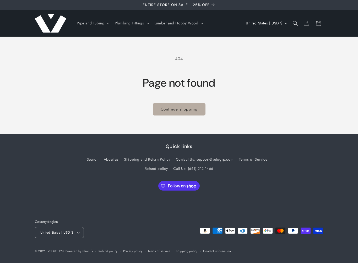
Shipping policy (187, 251)
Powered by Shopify (79, 251)
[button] (93, 23)
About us (111, 159)
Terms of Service (253, 159)
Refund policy (156, 168)
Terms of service (159, 251)
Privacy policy (133, 251)
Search (93, 159)
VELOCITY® (57, 251)
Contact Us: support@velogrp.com (205, 159)
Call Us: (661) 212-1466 (193, 168)
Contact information (217, 251)
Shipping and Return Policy (147, 159)
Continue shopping (179, 109)
